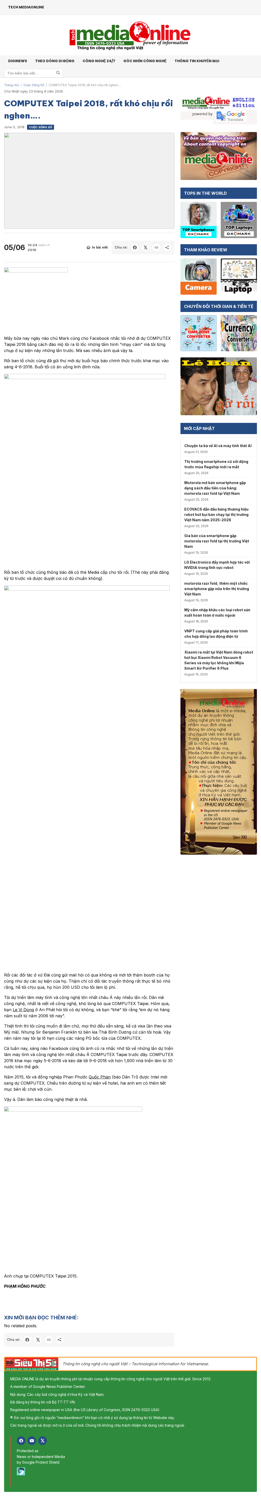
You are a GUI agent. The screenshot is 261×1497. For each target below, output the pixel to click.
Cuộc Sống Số (33, 85)
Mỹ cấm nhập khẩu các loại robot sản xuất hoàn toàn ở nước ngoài (217, 612)
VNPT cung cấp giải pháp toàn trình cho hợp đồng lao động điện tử (216, 634)
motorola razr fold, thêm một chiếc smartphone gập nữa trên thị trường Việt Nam (216, 588)
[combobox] (33, 73)
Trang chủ (11, 85)
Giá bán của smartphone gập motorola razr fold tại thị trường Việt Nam (216, 541)
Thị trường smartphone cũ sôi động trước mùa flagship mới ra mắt (216, 464)
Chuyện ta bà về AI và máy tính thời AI (218, 446)
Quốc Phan (100, 1076)
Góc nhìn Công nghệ (144, 60)
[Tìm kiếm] (58, 73)
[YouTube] (32, 1440)
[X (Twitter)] (42, 1440)
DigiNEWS (17, 60)
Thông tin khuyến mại (197, 60)
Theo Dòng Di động (54, 60)
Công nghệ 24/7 (99, 60)
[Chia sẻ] (167, 247)
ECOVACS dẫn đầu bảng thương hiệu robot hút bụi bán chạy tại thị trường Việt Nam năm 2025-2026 (216, 514)
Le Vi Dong (23, 1009)
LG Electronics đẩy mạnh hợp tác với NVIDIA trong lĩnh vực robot (217, 565)
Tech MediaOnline (26, 7)
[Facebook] (21, 1440)
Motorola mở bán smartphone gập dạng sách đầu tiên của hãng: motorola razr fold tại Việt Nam (215, 488)
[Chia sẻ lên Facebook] (134, 247)
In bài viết (100, 247)
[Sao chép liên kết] (156, 247)
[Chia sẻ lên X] (145, 247)
